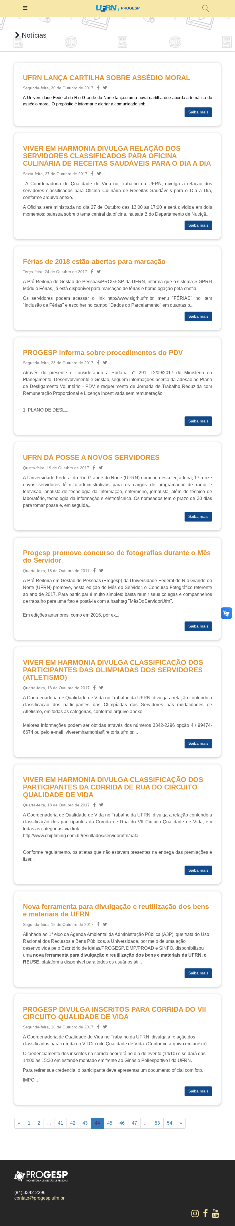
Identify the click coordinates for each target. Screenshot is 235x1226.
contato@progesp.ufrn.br (39, 1198)
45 (109, 1123)
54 (169, 1123)
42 (72, 1123)
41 (60, 1123)
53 (157, 1123)
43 (85, 1123)
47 (134, 1123)
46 (122, 1123)
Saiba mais (198, 112)
